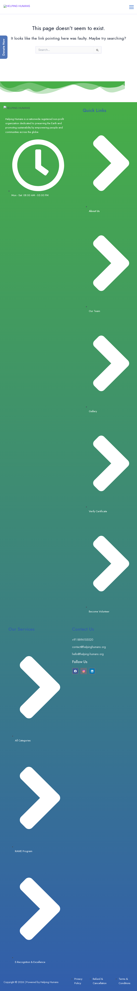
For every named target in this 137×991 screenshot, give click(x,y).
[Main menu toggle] (131, 7)
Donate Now (4, 47)
